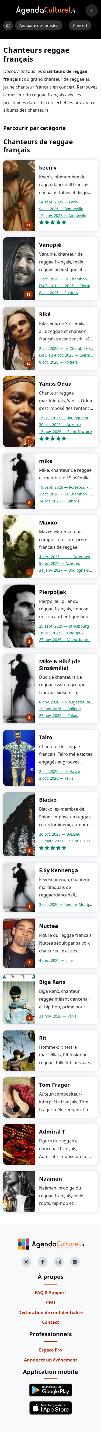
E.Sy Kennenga (58, 870)
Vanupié (50, 244)
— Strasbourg (64, 626)
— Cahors (59, 501)
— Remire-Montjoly (66, 904)
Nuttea (48, 926)
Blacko (48, 799)
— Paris (58, 202)
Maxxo (48, 522)
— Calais (58, 715)
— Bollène (60, 708)
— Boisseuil (61, 834)
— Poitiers (58, 292)
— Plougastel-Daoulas (69, 702)
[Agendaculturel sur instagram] (59, 1262)
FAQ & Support (50, 1293)
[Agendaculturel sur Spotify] (75, 1262)
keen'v (48, 167)
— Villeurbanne (64, 639)
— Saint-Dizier (64, 840)
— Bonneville (61, 208)
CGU (50, 1303)
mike (46, 461)
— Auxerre (60, 424)
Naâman (50, 1178)
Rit (43, 1038)
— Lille (56, 960)
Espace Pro (50, 1350)
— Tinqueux (61, 632)
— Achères (59, 563)
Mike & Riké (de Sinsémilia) (60, 664)
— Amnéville (62, 215)
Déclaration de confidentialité (50, 1312)
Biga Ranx (52, 982)
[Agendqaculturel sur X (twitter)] (26, 1262)
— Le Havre (59, 771)
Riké (45, 314)
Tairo (45, 737)
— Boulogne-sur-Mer (69, 417)
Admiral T (52, 1131)
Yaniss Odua (55, 383)
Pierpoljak (52, 592)
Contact (50, 1322)
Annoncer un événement (50, 1360)
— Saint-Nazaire (65, 431)
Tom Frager (54, 1084)
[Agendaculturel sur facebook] (42, 1262)
